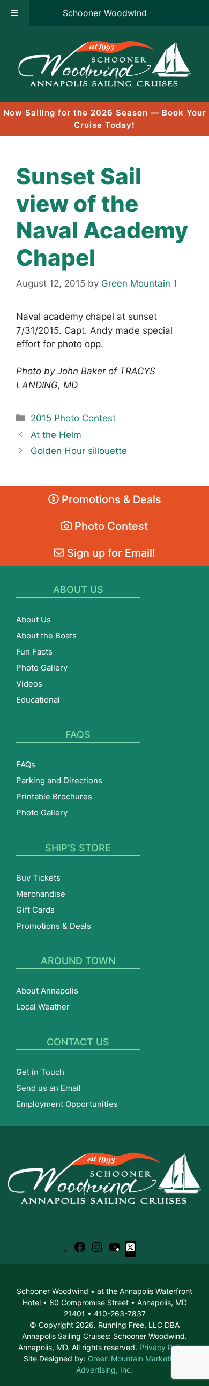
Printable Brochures (54, 796)
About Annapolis (47, 990)
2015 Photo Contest (73, 418)
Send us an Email (48, 1088)
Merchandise (40, 894)
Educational (38, 700)
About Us (33, 619)
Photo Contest (110, 526)
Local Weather (43, 1007)
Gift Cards (35, 910)
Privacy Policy (164, 1347)
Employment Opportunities (67, 1104)
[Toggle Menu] (14, 13)
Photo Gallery (42, 668)
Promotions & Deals (110, 499)
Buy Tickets (38, 878)
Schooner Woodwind (105, 12)
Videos (29, 684)
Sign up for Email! (109, 552)
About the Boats (46, 635)
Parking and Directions (59, 780)
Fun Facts (34, 651)
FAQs (25, 764)
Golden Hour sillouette (79, 450)
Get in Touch (40, 1072)
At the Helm (56, 434)
